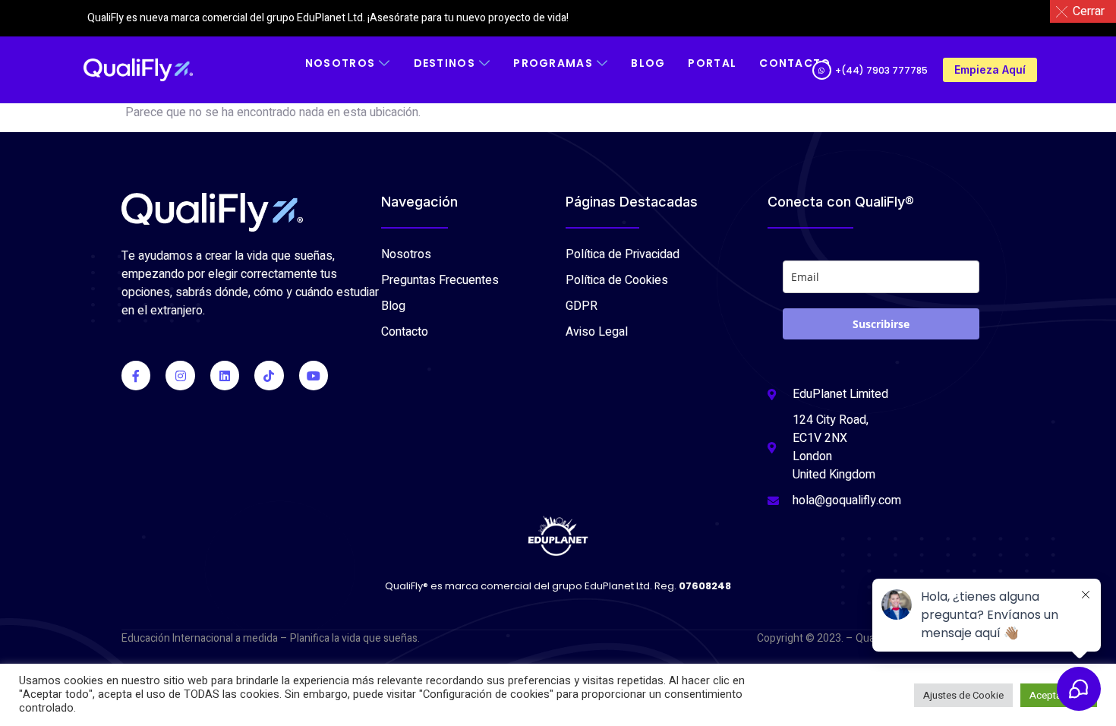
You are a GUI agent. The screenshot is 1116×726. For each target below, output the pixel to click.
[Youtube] (313, 375)
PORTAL (712, 63)
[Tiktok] (268, 375)
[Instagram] (180, 375)
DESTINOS (444, 63)
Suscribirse (881, 324)
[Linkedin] (224, 375)
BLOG (648, 63)
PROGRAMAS (553, 63)
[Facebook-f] (135, 375)
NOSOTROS (340, 63)
